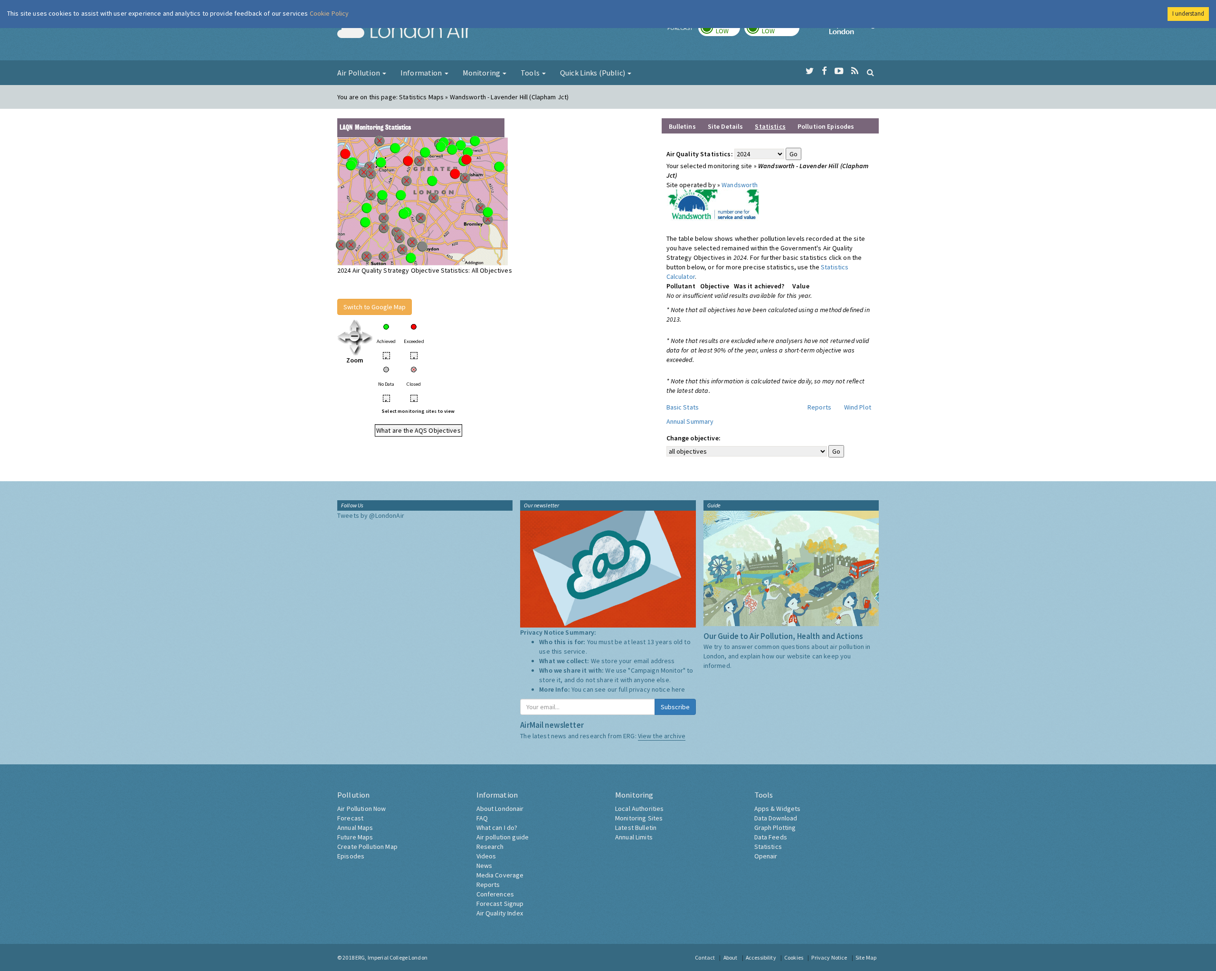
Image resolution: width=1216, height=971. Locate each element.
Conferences (495, 894)
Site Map (865, 957)
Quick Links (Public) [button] (593, 72)
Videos (486, 856)
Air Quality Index (499, 913)
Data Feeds (770, 837)
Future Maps (355, 837)
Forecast (350, 818)
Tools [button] (531, 72)
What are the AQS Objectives (418, 430)
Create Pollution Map (367, 846)
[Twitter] (809, 71)
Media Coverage (500, 875)
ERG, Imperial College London (391, 957)
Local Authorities (639, 808)
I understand (1188, 14)
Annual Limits (634, 837)
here (678, 689)
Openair (766, 856)
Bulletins (682, 126)
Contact (705, 957)
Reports (819, 407)
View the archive (661, 736)
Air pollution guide (502, 837)
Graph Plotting (775, 827)
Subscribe (675, 707)
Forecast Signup (500, 903)
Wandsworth (740, 185)
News (484, 865)
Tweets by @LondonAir (370, 515)
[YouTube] (839, 71)
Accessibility (761, 957)
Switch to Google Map (374, 307)
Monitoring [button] (482, 72)
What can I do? (497, 827)
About (730, 957)
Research (490, 846)
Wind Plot (857, 407)
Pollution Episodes (826, 126)
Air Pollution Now (361, 808)
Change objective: (693, 438)
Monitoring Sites (639, 818)
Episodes (350, 856)
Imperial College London (854, 31)
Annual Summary (690, 421)
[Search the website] (870, 72)
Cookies (793, 957)
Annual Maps (355, 827)
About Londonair (500, 808)
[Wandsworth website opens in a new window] (712, 206)
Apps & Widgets (777, 808)
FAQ (482, 818)
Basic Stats (682, 407)
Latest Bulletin (635, 827)
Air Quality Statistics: (699, 154)
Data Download (776, 818)
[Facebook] (824, 71)
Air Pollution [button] (359, 72)
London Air (404, 31)
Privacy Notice (829, 957)
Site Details (725, 126)
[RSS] (854, 71)
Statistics (768, 846)
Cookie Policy (329, 13)
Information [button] (422, 72)
